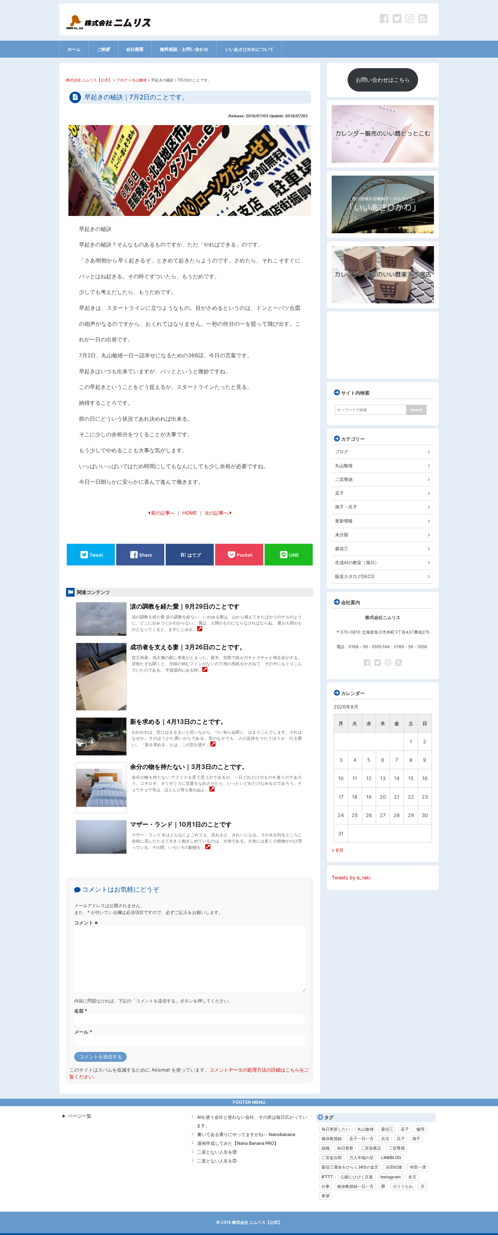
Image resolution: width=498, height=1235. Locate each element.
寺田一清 (418, 1167)
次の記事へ (216, 513)
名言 (412, 1176)
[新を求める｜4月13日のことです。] (212, 744)
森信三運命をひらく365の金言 (349, 1167)
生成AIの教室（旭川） (357, 562)
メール (83, 1032)
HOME (189, 513)
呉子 (401, 1138)
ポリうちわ (403, 1186)
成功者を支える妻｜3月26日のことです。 (188, 647)
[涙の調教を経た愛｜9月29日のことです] (199, 629)
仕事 (325, 1186)
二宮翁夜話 (371, 1148)
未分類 (341, 534)
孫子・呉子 (346, 507)
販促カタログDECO (354, 576)
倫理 (420, 1129)
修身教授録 (331, 1138)
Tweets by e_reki (351, 877)
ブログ (341, 451)
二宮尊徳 (344, 479)
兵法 (385, 1138)
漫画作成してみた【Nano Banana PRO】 (237, 1143)
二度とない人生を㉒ (217, 1152)
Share (145, 554)
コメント (86, 922)
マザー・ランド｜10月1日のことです (181, 824)
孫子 (416, 1138)
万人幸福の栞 (361, 1157)
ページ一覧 (79, 1116)
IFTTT (327, 1176)
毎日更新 (345, 1148)
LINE (294, 554)
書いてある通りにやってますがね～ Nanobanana (246, 1134)
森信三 (341, 548)
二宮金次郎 (331, 1157)
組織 (325, 1148)
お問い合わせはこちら (383, 79)
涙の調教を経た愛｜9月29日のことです (185, 606)
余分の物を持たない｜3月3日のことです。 (189, 766)
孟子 (339, 493)
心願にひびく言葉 (356, 1176)
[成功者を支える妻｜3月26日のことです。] (204, 670)
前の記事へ (163, 513)
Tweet (96, 554)
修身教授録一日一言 (355, 1186)
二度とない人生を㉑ (217, 1160)
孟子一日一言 (361, 1138)
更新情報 (344, 520)
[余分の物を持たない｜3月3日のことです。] (211, 789)
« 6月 (338, 850)
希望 (325, 1195)
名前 (80, 1011)
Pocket (244, 554)
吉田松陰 (394, 1167)
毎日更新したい (335, 1129)
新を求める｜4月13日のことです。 (178, 721)
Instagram (390, 1176)
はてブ (194, 554)
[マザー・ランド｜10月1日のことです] (207, 847)
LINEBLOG (391, 1157)
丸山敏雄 (344, 465)
